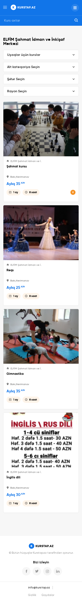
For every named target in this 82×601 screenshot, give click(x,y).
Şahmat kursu (17, 166)
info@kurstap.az (39, 587)
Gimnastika (15, 374)
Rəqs (10, 270)
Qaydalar (47, 595)
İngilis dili (13, 477)
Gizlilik (32, 595)
